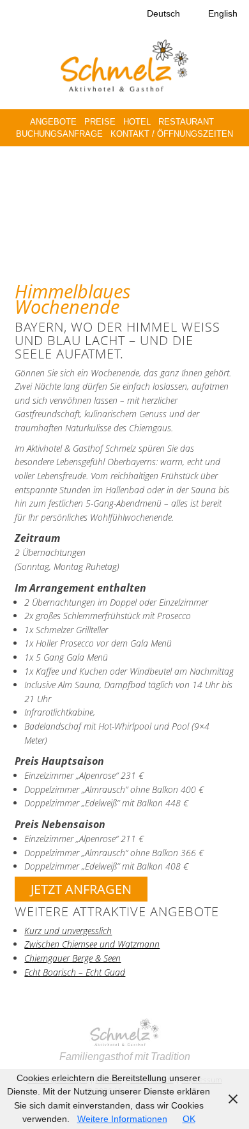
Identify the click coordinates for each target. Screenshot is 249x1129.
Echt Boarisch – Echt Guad (74, 972)
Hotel (137, 122)
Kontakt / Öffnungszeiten (171, 134)
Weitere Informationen (122, 1119)
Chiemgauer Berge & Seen (72, 958)
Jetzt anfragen (81, 889)
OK (189, 1119)
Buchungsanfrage (59, 134)
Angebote (53, 122)
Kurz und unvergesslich (68, 931)
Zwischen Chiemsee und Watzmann (92, 944)
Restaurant (186, 122)
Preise (100, 122)
